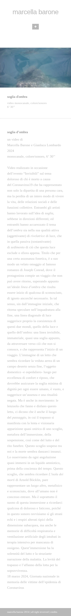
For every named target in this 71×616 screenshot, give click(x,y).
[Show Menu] (35, 27)
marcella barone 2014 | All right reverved (28, 612)
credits (53, 612)
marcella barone (35, 12)
